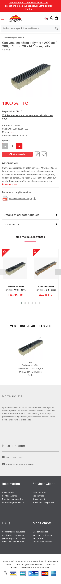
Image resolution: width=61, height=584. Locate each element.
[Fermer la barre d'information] (57, 6)
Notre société (8, 492)
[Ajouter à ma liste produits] (44, 154)
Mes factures (38, 538)
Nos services (38, 495)
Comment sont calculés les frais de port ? (20, 531)
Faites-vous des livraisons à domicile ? (19, 541)
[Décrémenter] (5, 146)
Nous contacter (39, 492)
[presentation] (58, 272)
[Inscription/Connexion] (51, 18)
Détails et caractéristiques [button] (21, 215)
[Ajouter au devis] (37, 154)
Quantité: (6, 141)
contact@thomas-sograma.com (20, 464)
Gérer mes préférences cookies (35, 567)
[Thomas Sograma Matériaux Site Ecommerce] (15, 18)
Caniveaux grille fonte (13, 38)
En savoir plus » (9, 184)
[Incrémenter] (19, 146)
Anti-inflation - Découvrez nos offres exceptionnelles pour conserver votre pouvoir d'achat (29, 6)
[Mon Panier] (56, 18)
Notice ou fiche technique (20, 198)
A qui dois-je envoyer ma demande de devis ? (22, 535)
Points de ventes (9, 495)
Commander (19, 154)
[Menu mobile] (4, 18)
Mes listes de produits (42, 541)
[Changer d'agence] (46, 18)
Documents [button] (11, 224)
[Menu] (4, 18)
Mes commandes (40, 531)
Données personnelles (12, 499)
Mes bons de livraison (42, 535)
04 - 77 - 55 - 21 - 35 (14, 457)
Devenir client (39, 499)
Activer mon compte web (44, 502)
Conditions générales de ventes (16, 502)
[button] (21, 303)
